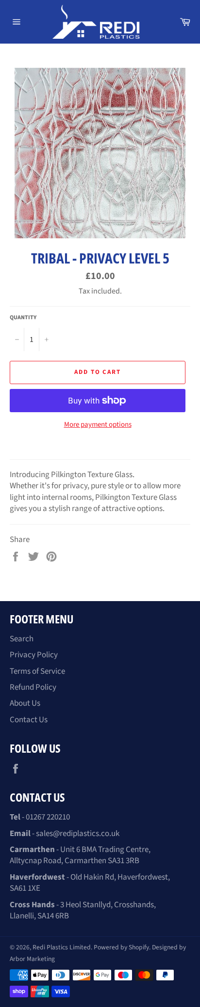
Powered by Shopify (121, 947)
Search (21, 639)
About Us (25, 703)
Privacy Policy (34, 655)
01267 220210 (48, 817)
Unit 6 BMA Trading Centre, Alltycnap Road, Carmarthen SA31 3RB (80, 855)
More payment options (98, 425)
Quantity (23, 318)
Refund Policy (33, 687)
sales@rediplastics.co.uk (77, 833)
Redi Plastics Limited (62, 947)
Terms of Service (37, 671)
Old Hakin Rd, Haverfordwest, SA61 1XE (90, 882)
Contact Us (29, 720)
